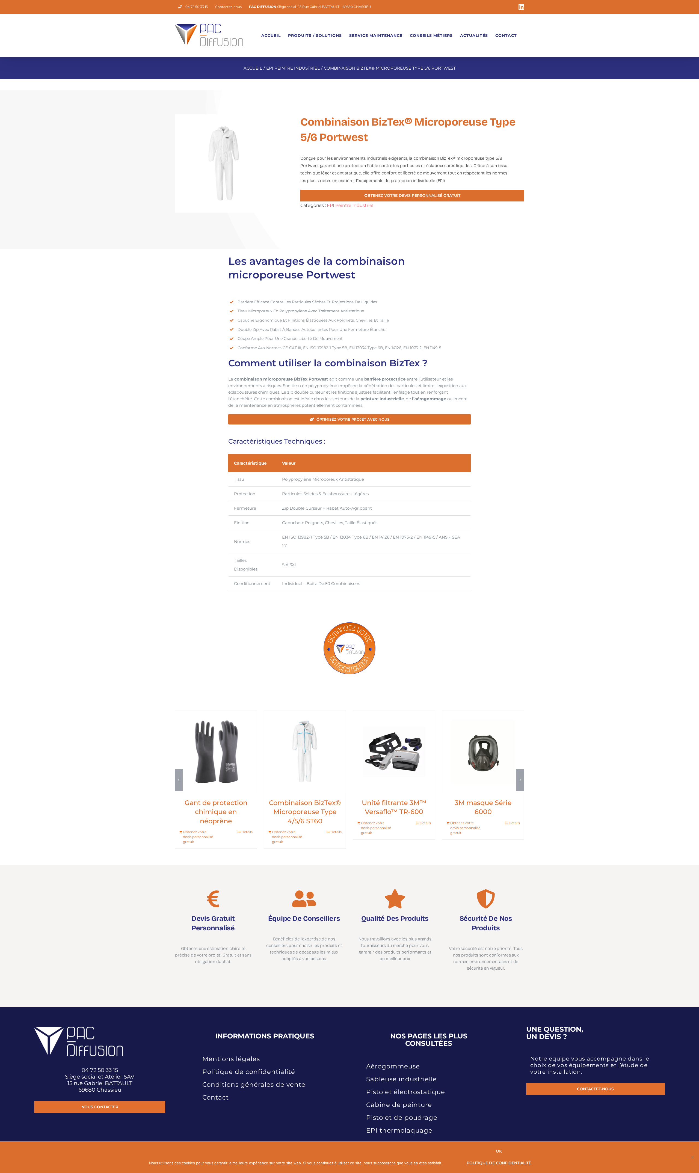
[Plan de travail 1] (349, 623)
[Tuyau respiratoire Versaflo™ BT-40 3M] (394, 751)
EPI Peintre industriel (350, 205)
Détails (247, 823)
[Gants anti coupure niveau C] (483, 751)
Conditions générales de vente (254, 1075)
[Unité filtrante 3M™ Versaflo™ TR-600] (216, 751)
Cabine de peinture (399, 1095)
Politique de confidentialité (248, 1062)
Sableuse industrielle (401, 1070)
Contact (215, 1088)
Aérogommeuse (393, 1057)
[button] (179, 775)
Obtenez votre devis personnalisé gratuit (198, 828)
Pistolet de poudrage (401, 1108)
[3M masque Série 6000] (305, 751)
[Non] (692, 1157)
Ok (499, 1151)
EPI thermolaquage (399, 1121)
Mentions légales (231, 1049)
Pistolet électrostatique (405, 1082)
